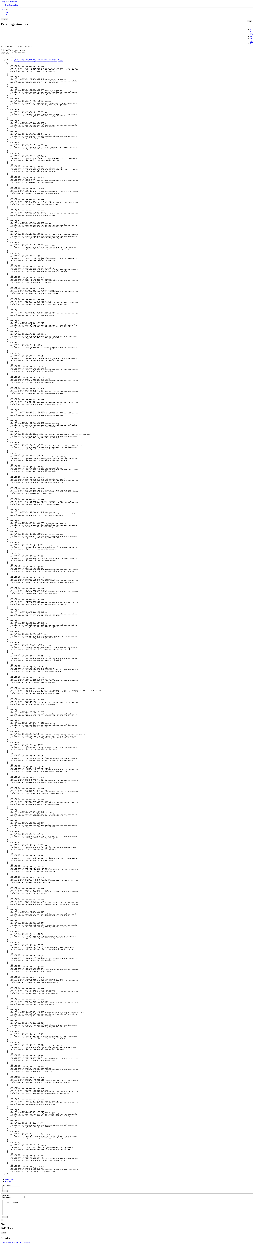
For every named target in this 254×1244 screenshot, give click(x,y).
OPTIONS (4, 19)
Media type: (6, 1195)
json (7, 12)
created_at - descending (22, 1242)
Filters (249, 21)
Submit (4, 1232)
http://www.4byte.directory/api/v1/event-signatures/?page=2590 (38, 61)
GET (4, 9)
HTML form (9, 1179)
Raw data (8, 1181)
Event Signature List (11, 5)
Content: (5, 1199)
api (7, 14)
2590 (251, 35)
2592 (251, 38)
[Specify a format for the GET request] (7, 9)
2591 (251, 36)
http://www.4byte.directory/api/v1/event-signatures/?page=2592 (35, 59)
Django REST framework (9, 1)
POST (5, 1191)
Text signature (6, 1185)
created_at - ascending (8, 1242)
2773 (251, 42)
